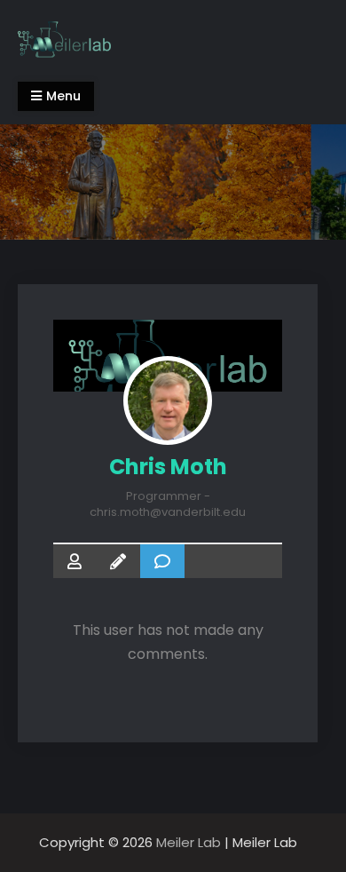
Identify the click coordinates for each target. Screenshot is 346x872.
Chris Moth (168, 466)
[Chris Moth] (167, 400)
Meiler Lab (188, 842)
